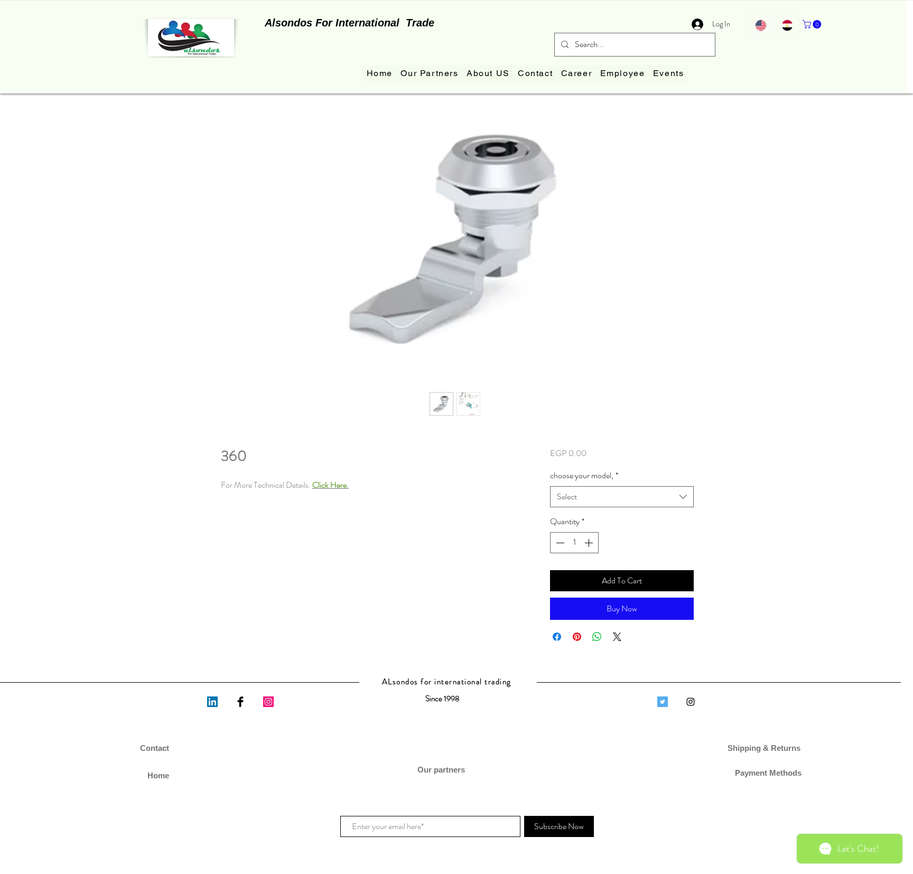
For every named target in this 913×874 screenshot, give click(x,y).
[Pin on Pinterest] (577, 636)
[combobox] (622, 496)
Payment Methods (765, 772)
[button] (813, 24)
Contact (154, 747)
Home (158, 775)
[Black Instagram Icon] (690, 701)
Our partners (442, 769)
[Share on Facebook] (557, 636)
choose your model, (584, 475)
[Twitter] (662, 701)
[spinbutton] (574, 543)
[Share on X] (617, 636)
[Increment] (589, 543)
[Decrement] (559, 543)
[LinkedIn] (212, 701)
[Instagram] (268, 701)
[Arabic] (787, 25)
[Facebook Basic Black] (240, 701)
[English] (761, 25)
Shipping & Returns (765, 747)
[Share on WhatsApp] (597, 636)
